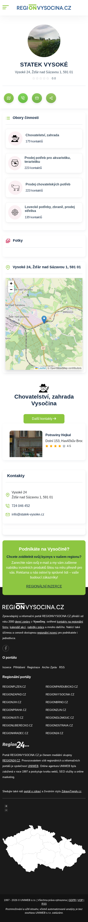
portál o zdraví (32, 791)
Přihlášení (19, 667)
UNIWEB (33, 766)
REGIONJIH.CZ (11, 702)
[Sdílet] (51, 98)
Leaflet (42, 368)
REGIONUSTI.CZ (12, 717)
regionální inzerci (47, 632)
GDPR (72, 900)
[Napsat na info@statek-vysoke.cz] (37, 98)
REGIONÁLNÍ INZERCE (44, 586)
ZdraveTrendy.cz (71, 791)
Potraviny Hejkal (58, 435)
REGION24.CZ (54, 733)
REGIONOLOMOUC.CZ (60, 717)
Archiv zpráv (49, 667)
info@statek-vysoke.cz (28, 514)
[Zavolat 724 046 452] (23, 98)
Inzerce (6, 667)
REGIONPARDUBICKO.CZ (62, 686)
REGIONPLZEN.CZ (14, 686)
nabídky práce (35, 627)
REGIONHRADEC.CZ (15, 733)
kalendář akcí (18, 627)
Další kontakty (42, 418)
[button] (44, 320)
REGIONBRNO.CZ (57, 702)
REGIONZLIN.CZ (56, 709)
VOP (80, 900)
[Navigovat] (9, 98)
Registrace (33, 667)
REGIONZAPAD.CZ (14, 694)
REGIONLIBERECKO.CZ (17, 725)
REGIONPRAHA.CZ (14, 709)
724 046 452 (21, 506)
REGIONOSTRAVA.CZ (59, 725)
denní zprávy (22, 621)
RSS (62, 667)
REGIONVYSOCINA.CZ (60, 694)
